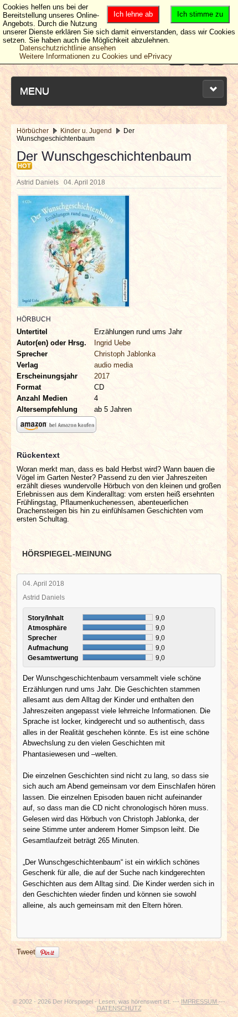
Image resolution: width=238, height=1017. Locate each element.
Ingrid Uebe (112, 343)
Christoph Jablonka (125, 354)
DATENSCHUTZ (119, 1008)
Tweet (26, 952)
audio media (113, 365)
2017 (102, 376)
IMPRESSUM (200, 1001)
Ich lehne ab (133, 14)
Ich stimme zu (200, 14)
